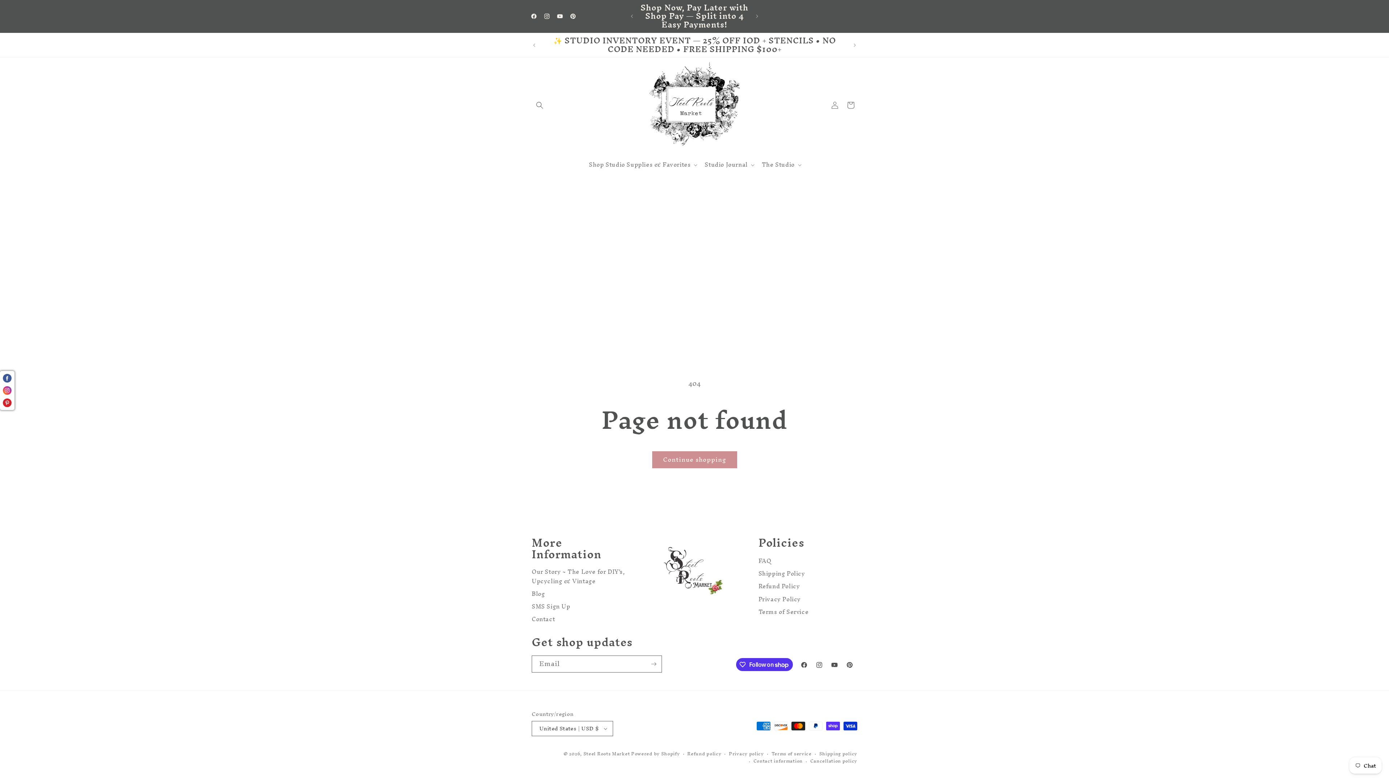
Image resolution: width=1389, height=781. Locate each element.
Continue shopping (694, 459)
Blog (538, 594)
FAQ (765, 561)
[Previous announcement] (632, 16)
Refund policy (704, 754)
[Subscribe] (654, 664)
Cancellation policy (833, 761)
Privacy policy (746, 754)
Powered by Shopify (655, 753)
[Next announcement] (757, 16)
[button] (540, 105)
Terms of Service (784, 612)
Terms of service (792, 754)
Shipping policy (838, 754)
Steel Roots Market (606, 753)
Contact (543, 619)
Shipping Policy (782, 573)
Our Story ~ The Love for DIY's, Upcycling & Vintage (578, 577)
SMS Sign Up (551, 606)
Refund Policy (779, 586)
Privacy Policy (780, 599)
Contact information (778, 761)
